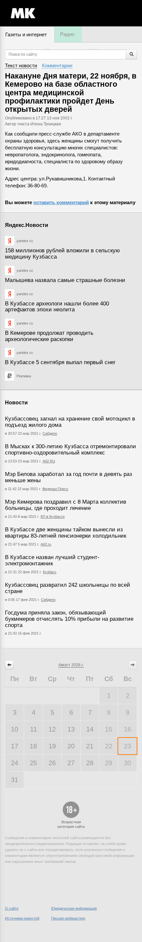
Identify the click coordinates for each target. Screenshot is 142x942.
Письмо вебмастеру (68, 918)
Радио (67, 34)
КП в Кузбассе (53, 516)
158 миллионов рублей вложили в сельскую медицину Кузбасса (62, 253)
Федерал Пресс (55, 489)
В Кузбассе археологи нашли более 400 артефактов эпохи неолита (57, 306)
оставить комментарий (61, 202)
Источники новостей (22, 918)
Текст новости (21, 65)
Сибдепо (50, 433)
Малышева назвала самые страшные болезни (65, 280)
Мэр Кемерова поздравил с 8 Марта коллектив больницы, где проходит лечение (65, 505)
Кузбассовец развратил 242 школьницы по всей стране (67, 588)
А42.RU (49, 461)
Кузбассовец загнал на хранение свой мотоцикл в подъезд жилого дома (70, 422)
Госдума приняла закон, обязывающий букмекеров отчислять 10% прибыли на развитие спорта (69, 619)
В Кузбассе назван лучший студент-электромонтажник (52, 560)
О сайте (11, 908)
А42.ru (46, 544)
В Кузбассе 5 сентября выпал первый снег (60, 362)
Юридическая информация (74, 908)
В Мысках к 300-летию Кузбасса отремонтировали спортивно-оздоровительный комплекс (70, 449)
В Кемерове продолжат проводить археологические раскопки (49, 336)
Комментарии (57, 65)
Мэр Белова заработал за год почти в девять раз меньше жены (68, 477)
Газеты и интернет (26, 34)
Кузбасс (49, 572)
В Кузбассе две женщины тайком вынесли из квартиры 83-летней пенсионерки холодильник (65, 532)
